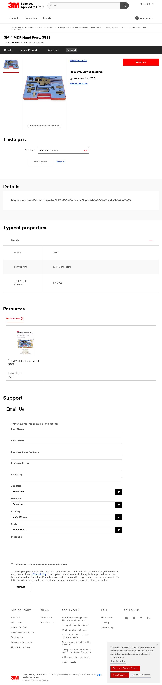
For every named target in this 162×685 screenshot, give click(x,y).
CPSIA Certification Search (74, 630)
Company (16, 474)
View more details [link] (78, 60)
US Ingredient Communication (75, 657)
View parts (40, 162)
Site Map (105, 623)
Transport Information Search (75, 625)
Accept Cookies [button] (119, 675)
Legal (25, 675)
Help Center (106, 618)
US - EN (142, 4)
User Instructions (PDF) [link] (83, 78)
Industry (16, 499)
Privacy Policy (39, 574)
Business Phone (20, 463)
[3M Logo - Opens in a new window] (26, 5)
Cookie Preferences (31, 677)
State (14, 524)
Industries (31, 18)
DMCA (54, 675)
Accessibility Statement (68, 675)
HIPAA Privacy (43, 675)
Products (14, 18)
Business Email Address (25, 452)
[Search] (124, 5)
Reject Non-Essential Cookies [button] (125, 668)
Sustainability (17, 637)
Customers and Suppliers (22, 632)
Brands (47, 18)
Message (16, 537)
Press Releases (48, 623)
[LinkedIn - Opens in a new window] (126, 617)
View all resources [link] (79, 83)
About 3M (15, 618)
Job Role (16, 486)
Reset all (60, 162)
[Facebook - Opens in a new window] (141, 617)
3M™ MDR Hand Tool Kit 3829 (23, 363)
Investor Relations (19, 627)
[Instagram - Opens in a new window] (148, 617)
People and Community (21, 642)
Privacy (32, 675)
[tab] (14, 318)
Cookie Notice (118, 661)
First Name (17, 429)
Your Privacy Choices (88, 675)
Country (16, 511)
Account (145, 18)
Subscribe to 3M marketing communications (41, 565)
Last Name (17, 441)
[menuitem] (8, 50)
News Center (47, 618)
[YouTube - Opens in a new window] (133, 617)
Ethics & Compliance (20, 647)
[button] (140, 675)
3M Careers (16, 623)
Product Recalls (69, 662)
